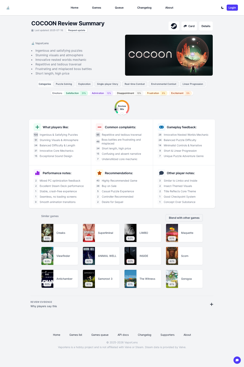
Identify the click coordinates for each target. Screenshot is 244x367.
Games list (75, 334)
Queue (119, 7)
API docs (123, 334)
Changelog (144, 7)
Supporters (167, 334)
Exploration (84, 84)
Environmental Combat (163, 84)
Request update (76, 30)
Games (96, 7)
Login (232, 7)
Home (74, 7)
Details (205, 26)
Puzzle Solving (64, 84)
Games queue (99, 334)
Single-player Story (107, 84)
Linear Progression (193, 84)
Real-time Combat (135, 84)
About (169, 7)
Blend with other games (184, 217)
